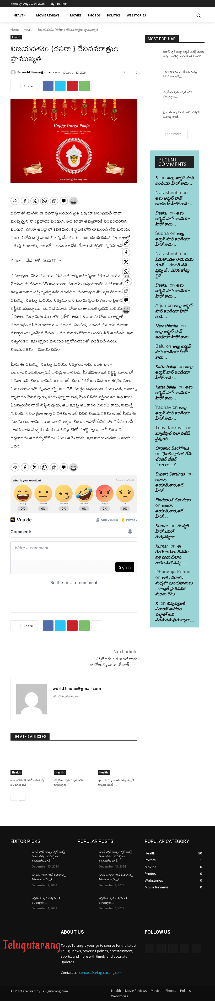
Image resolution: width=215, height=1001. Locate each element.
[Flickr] (173, 948)
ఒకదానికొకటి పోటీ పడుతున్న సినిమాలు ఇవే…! (27, 782)
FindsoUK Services (173, 499)
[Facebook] (172, 4)
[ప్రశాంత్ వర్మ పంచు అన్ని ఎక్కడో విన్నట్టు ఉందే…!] (117, 761)
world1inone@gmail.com (41, 72)
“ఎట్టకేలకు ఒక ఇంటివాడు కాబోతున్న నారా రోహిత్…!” (113, 661)
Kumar (161, 525)
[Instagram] (180, 4)
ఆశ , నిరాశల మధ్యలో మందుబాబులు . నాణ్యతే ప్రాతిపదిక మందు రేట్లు (174, 585)
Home (15, 29)
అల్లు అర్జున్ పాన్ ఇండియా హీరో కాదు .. (174, 180)
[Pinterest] (72, 86)
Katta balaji (165, 366)
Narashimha (166, 325)
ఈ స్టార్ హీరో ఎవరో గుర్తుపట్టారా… (172, 531)
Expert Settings (170, 473)
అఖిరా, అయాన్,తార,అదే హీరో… (169, 484)
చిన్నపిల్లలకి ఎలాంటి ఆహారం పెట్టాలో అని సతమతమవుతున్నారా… (174, 611)
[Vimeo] (194, 4)
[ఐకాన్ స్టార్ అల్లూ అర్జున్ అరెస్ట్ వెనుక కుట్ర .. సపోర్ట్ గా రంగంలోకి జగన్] (152, 57)
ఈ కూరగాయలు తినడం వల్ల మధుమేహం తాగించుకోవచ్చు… (172, 554)
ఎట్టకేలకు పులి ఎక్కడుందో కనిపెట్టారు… (68, 782)
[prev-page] (13, 797)
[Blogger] (149, 948)
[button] (198, 15)
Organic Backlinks (172, 448)
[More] (96, 86)
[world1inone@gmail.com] (13, 72)
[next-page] (22, 797)
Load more (173, 134)
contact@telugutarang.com (100, 972)
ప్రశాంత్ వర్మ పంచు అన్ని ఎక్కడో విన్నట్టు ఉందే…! (116, 782)
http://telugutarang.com (66, 696)
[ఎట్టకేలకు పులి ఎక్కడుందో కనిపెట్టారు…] (74, 761)
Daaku (161, 212)
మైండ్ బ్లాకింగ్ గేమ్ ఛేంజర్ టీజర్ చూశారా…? (173, 459)
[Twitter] (187, 4)
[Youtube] (201, 4)
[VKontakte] (196, 948)
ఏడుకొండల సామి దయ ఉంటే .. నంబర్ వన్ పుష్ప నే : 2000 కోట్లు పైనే (174, 267)
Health (29, 29)
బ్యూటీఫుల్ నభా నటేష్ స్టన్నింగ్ (172, 436)
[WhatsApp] (84, 86)
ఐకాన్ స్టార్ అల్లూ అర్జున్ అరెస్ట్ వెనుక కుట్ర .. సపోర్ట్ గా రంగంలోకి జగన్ (183, 54)
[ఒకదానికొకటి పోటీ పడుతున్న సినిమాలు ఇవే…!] (30, 761)
